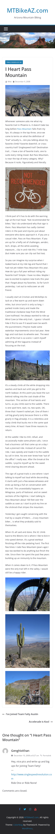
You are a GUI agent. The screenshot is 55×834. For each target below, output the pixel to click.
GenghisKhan (20, 751)
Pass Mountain (24, 128)
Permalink (47, 755)
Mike (10, 81)
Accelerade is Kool (39, 721)
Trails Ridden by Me (14, 62)
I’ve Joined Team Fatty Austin (22, 714)
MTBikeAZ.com (27, 10)
